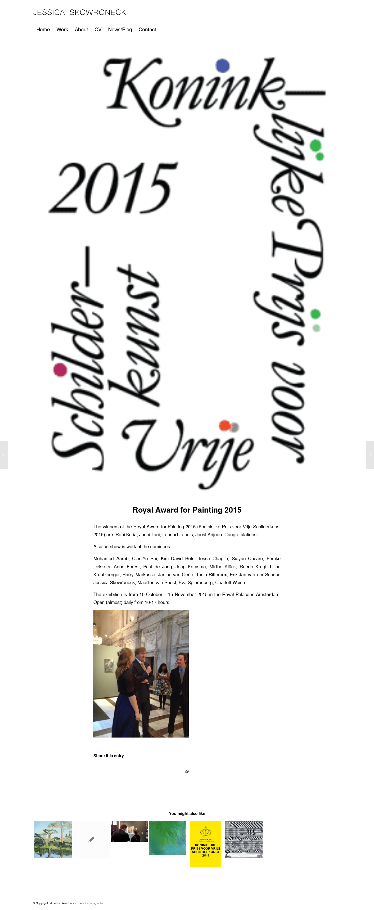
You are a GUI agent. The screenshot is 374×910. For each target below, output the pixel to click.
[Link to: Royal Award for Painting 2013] (91, 839)
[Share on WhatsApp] (187, 771)
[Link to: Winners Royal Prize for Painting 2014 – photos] (129, 831)
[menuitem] (43, 29)
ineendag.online (94, 903)
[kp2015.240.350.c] (187, 273)
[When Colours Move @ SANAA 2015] (4, 455)
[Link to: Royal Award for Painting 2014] (205, 844)
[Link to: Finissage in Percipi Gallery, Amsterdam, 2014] (167, 838)
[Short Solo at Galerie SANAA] (370, 455)
